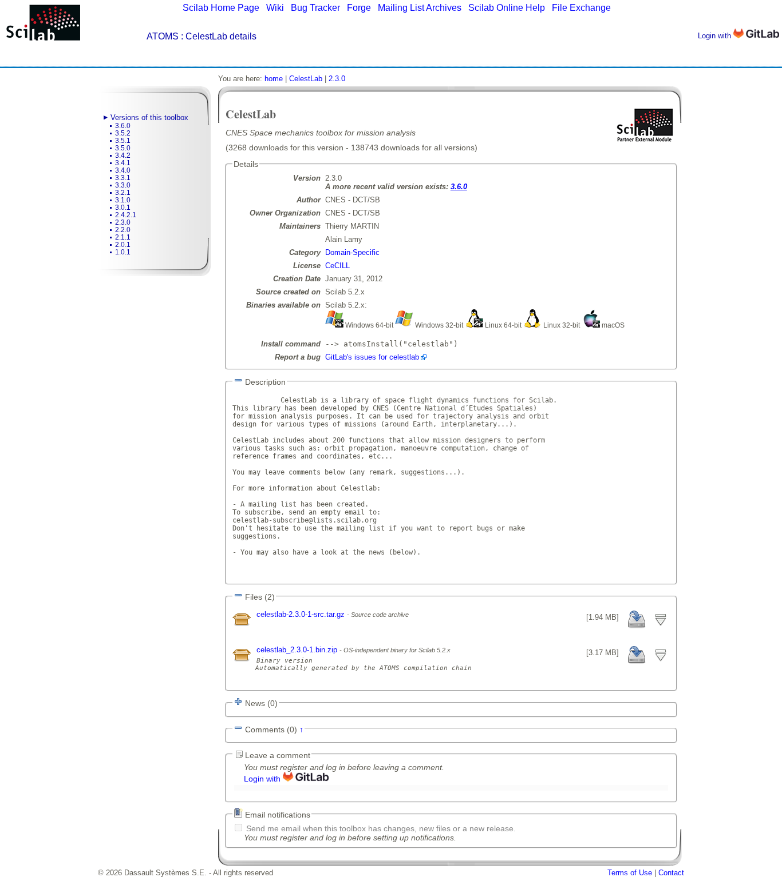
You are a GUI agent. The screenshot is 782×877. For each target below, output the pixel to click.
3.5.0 (123, 148)
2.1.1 (123, 237)
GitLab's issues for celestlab (372, 357)
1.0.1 (123, 252)
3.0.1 (123, 207)
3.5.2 (123, 133)
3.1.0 (123, 200)
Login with (715, 35)
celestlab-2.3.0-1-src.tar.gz (301, 614)
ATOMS (163, 36)
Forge (359, 8)
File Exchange (581, 8)
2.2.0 (123, 229)
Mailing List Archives (419, 8)
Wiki (275, 8)
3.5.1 (123, 140)
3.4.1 (123, 163)
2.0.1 (123, 244)
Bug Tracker (315, 8)
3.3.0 (123, 185)
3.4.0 (123, 170)
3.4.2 (123, 155)
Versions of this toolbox (149, 117)
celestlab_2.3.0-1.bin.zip (297, 649)
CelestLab (305, 78)
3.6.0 (123, 125)
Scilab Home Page (221, 8)
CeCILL (337, 265)
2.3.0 (123, 222)
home (273, 78)
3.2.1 (123, 192)
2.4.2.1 (125, 215)
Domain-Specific (352, 252)
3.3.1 (123, 177)
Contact (671, 872)
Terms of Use (629, 872)
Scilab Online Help (506, 8)
